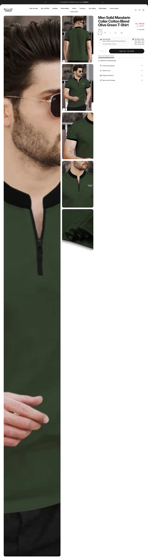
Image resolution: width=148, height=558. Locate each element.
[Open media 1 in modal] (32, 286)
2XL (122, 32)
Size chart (141, 29)
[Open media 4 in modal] (77, 135)
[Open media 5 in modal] (77, 184)
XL (115, 32)
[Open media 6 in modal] (77, 230)
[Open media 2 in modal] (77, 39)
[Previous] (45, 2)
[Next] (102, 2)
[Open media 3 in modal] (77, 87)
